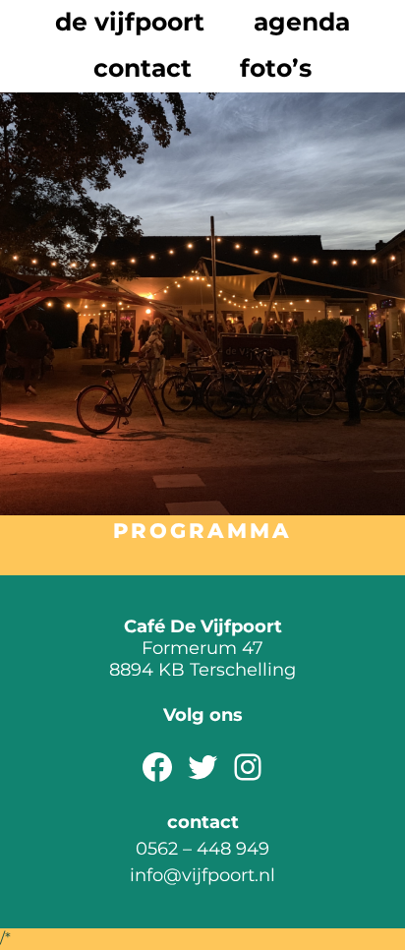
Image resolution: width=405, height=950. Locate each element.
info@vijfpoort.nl (202, 874)
